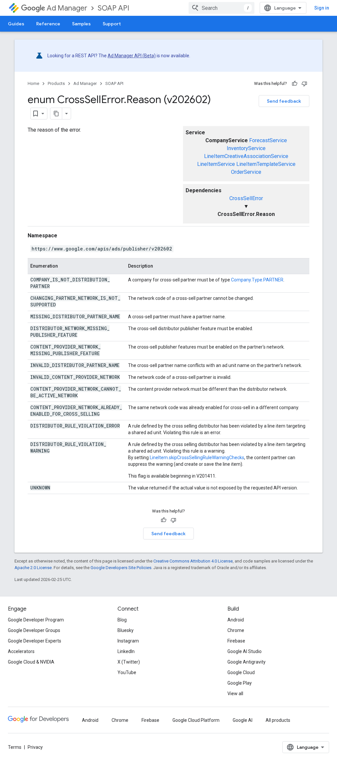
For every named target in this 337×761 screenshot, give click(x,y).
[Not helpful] (304, 84)
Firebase (236, 640)
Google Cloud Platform (196, 720)
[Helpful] (294, 84)
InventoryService (246, 148)
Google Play (239, 683)
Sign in (321, 8)
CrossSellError (246, 198)
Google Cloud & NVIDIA (31, 662)
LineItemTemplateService (266, 164)
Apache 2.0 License (33, 567)
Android (235, 619)
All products (278, 720)
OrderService (246, 172)
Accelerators (21, 651)
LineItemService (216, 164)
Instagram (128, 640)
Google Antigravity (246, 662)
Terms (14, 747)
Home (33, 83)
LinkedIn (126, 651)
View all (235, 693)
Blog (122, 619)
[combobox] (221, 8)
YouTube (126, 672)
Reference (48, 24)
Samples (81, 24)
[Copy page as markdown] (56, 113)
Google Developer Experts (34, 640)
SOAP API (113, 8)
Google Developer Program (36, 619)
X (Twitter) (128, 662)
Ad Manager (67, 8)
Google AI (242, 720)
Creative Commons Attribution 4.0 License (193, 561)
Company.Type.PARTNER (257, 279)
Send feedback (284, 101)
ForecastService (268, 140)
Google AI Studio (244, 651)
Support (112, 24)
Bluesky (125, 630)
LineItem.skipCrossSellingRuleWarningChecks (197, 457)
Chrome (235, 630)
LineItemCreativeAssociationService (246, 156)
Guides (16, 24)
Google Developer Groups (34, 630)
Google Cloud (241, 672)
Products (56, 83)
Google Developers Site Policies (121, 567)
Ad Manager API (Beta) (132, 55)
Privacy (35, 747)
